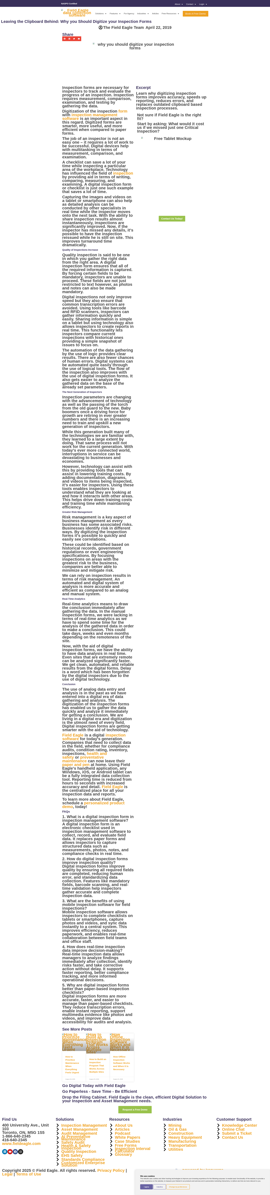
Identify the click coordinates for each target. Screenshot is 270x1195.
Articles (155, 13)
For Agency (129, 13)
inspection (123, 173)
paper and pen (76, 764)
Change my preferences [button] (178, 1187)
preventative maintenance (83, 759)
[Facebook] (15, 1151)
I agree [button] (146, 1187)
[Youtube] (10, 1151)
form (122, 111)
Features (114, 13)
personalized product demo (93, 805)
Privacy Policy (111, 1170)
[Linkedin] (4, 1151)
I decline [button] (159, 1187)
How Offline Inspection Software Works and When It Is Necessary (121, 1063)
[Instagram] (20, 1151)
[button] (64, 38)
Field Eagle (72, 735)
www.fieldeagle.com (21, 1143)
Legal (7, 1174)
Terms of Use (28, 1174)
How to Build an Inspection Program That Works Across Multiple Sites (97, 1065)
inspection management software (89, 117)
